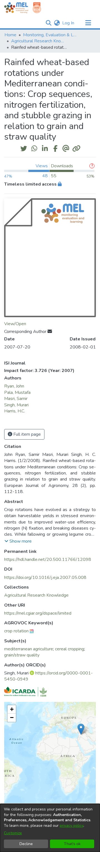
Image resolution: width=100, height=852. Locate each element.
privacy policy (71, 825)
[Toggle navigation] (88, 23)
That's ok (72, 843)
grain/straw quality (21, 655)
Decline (26, 843)
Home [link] (10, 35)
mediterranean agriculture (28, 649)
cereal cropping (69, 649)
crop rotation (16, 631)
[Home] (16, 7)
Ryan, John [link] (14, 386)
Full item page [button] (26, 434)
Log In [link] (68, 23)
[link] (36, 595)
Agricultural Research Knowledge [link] (39, 41)
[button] (48, 23)
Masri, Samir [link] (16, 399)
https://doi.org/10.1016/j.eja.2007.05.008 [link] (45, 577)
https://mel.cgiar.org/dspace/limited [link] (37, 613)
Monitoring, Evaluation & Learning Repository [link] (51, 35)
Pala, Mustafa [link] (17, 392)
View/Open (15, 324)
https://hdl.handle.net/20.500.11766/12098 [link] (47, 559)
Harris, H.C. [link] (14, 411)
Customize (13, 833)
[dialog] (50, 828)
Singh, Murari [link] (16, 405)
